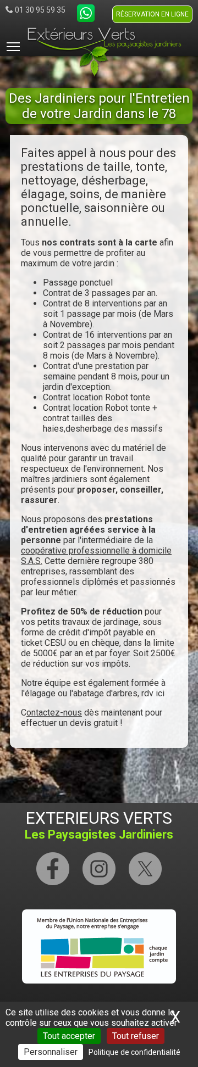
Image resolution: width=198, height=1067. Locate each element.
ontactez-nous (54, 712)
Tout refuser (135, 1036)
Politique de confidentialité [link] (134, 1052)
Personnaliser (51, 1052)
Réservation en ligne (152, 14)
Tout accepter (69, 1036)
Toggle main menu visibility (13, 46)
